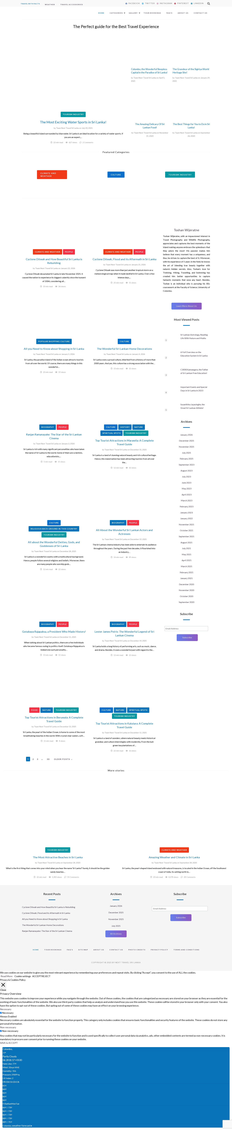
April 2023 (186, 494)
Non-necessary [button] (8, 1027)
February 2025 (186, 458)
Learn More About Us (186, 306)
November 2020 (186, 590)
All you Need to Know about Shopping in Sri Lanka (54, 348)
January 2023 (186, 512)
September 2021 (186, 536)
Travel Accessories (71, 4)
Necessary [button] (5, 1009)
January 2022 (186, 518)
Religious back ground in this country (54, 529)
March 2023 (186, 500)
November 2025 (186, 446)
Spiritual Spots (111, 433)
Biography (47, 427)
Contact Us (200, 13)
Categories (116, 13)
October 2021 (186, 530)
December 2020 (186, 584)
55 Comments (73, 877)
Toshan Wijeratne (186, 230)
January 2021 (186, 578)
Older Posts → (63, 759)
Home (101, 13)
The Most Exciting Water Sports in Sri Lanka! (73, 122)
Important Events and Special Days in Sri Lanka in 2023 (193, 389)
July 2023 (186, 476)
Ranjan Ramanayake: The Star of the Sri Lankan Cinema (47, 931)
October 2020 (186, 596)
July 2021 (186, 548)
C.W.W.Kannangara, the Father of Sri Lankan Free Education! (194, 371)
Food (34, 710)
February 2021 (186, 572)
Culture (124, 341)
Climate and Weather (47, 252)
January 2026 (186, 434)
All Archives (116, 934)
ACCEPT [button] (37, 976)
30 (48, 759)
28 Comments (190, 877)
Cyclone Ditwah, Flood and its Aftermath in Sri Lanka (124, 259)
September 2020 (186, 602)
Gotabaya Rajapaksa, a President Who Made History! (54, 631)
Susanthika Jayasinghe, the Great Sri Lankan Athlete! (192, 406)
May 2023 (186, 488)
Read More (6, 976)
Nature (138, 427)
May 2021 (186, 554)
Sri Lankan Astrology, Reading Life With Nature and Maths (194, 336)
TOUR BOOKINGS (52, 950)
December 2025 (186, 440)
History (125, 427)
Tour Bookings (152, 13)
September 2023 (186, 464)
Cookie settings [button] (23, 976)
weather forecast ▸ (17, 1125)
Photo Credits (136, 950)
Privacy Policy (159, 950)
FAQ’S (169, 13)
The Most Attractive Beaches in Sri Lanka (58, 857)
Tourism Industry (73, 114)
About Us (183, 13)
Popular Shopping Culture (54, 341)
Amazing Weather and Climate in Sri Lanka (174, 857)
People (69, 252)
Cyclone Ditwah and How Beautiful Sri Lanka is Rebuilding (48, 907)
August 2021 (186, 542)
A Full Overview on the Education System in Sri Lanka (194, 354)
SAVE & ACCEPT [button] (9, 1042)
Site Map (83, 950)
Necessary (7, 1012)
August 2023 (186, 470)
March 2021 (186, 566)
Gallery (133, 13)
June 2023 (186, 482)
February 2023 (186, 506)
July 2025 (186, 452)
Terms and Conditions (186, 950)
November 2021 (186, 524)
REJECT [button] (46, 976)
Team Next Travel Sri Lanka (67, 128)
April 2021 (186, 560)
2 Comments (88, 142)
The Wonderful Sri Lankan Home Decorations (124, 348)
